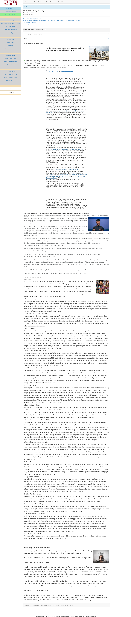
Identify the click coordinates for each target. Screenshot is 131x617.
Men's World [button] (10, 42)
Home (27, 2)
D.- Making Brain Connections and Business (35, 24)
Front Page (28, 605)
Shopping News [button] (10, 52)
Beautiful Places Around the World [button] (10, 23)
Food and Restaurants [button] (11, 29)
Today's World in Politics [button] (10, 61)
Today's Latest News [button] (10, 58)
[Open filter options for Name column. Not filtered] (108, 38)
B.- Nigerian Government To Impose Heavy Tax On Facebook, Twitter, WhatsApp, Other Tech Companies (51, 20)
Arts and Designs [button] (10, 20)
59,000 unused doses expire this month (66, 169)
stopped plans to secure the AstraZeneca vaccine (67, 149)
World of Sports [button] (10, 81)
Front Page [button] (11, 33)
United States (63, 174)
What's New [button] (10, 68)
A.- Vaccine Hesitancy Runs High (32, 19)
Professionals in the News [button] (11, 49)
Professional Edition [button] (10, 15)
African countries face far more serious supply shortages (66, 175)
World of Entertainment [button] (10, 77)
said (79, 93)
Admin (72, 605)
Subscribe (33, 2)
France (51, 174)
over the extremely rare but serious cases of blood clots (65, 112)
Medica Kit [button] (11, 92)
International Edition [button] (10, 12)
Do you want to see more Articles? (33, 29)
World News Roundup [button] (11, 74)
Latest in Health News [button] (11, 36)
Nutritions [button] (10, 45)
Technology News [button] (10, 55)
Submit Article (62, 2)
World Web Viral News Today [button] (10, 84)
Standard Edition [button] (10, 8)
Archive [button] (11, 89)
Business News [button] (10, 26)
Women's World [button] (10, 71)
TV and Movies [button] (11, 65)
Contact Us (53, 2)
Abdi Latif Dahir (67, 71)
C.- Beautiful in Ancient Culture (31, 22)
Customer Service (43, 2)
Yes (47, 30)
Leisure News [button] (10, 39)
